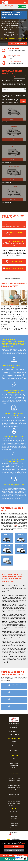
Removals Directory (14, 765)
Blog (14, 758)
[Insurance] (14, 839)
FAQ (14, 743)
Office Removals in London (14, 780)
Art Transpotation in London (14, 803)
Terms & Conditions (14, 750)
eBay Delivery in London (14, 805)
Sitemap (14, 770)
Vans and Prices (17, 525)
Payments (14, 820)
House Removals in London (14, 778)
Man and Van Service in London (14, 782)
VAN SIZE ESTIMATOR (14, 233)
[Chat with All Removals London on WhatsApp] (7, 859)
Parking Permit (14, 767)
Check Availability (14, 811)
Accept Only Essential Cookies (14, 850)
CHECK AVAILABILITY (14, 225)
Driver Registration (14, 827)
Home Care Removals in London (14, 792)
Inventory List (14, 818)
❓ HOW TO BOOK (19, 77)
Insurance (14, 752)
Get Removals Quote (18, 43)
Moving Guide (14, 760)
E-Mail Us (14, 730)
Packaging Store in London (14, 787)
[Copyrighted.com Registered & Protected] (14, 834)
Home (3, 277)
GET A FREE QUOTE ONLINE (15, 855)
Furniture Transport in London (14, 796)
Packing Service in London (14, 785)
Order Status (14, 814)
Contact (14, 741)
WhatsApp (23, 6)
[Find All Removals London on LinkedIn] (16, 734)
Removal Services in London (14, 776)
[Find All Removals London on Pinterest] (13, 734)
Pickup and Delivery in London (14, 801)
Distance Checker (14, 825)
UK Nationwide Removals (14, 789)
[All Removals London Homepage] (5, 2)
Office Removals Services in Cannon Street (12, 278)
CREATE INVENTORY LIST (14, 243)
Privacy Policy (22, 843)
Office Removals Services (10, 277)
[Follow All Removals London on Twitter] (11, 734)
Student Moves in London (14, 794)
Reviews (14, 745)
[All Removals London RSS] (18, 734)
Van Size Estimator (14, 816)
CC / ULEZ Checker (14, 823)
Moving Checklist (14, 763)
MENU (24, 2)
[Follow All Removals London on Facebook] (8, 734)
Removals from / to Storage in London (14, 799)
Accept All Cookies (14, 846)
